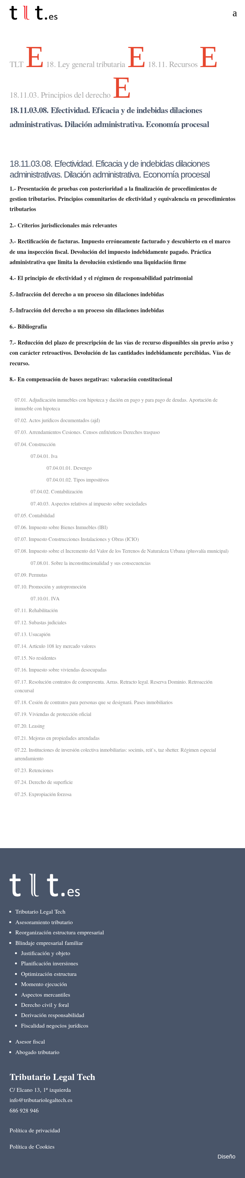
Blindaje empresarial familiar (49, 942)
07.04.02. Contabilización (57, 491)
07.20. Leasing (30, 725)
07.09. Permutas (31, 574)
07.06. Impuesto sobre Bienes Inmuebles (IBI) (61, 527)
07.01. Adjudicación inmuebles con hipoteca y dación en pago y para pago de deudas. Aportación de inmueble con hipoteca (116, 404)
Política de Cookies (32, 1146)
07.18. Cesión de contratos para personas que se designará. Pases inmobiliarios (94, 702)
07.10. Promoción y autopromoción (50, 586)
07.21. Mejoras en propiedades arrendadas (57, 737)
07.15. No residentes (35, 657)
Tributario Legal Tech (40, 911)
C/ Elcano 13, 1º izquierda (40, 1089)
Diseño (226, 1156)
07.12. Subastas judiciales (40, 622)
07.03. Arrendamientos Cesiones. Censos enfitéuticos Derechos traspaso (87, 432)
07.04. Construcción (35, 444)
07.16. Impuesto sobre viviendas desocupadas (61, 669)
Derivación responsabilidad (52, 1015)
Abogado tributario (37, 1052)
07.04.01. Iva (44, 455)
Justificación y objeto (45, 953)
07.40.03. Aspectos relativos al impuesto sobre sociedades (89, 503)
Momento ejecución (44, 984)
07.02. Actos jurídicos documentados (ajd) (57, 420)
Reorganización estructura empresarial (59, 932)
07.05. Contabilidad (35, 515)
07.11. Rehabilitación (36, 610)
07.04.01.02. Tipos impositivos (78, 479)
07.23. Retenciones (34, 770)
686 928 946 (24, 1110)
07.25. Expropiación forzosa (43, 794)
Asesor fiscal (30, 1041)
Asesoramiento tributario (44, 922)
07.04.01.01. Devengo (69, 467)
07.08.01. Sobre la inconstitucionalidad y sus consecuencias (91, 562)
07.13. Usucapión (32, 634)
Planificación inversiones (49, 963)
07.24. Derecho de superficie (44, 782)
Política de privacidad (35, 1130)
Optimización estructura (49, 973)
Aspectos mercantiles (45, 994)
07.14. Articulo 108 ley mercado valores (55, 645)
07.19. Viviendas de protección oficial (53, 714)
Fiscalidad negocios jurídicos (54, 1025)
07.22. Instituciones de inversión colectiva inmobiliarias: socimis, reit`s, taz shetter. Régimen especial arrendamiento (115, 754)
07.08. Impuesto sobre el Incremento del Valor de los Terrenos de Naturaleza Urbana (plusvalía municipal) (121, 550)
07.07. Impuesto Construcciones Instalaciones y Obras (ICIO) (77, 539)
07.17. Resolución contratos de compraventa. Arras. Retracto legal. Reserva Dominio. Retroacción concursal (113, 686)
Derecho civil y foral (45, 1004)
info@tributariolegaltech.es (41, 1100)
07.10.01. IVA (45, 598)
